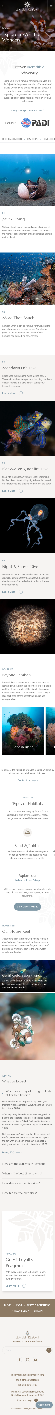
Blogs (7, 1305)
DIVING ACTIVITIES (12, 139)
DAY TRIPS (32, 139)
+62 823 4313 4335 (27, 1385)
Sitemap (38, 1310)
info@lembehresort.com (27, 1380)
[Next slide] (50, 180)
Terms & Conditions (38, 1305)
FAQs (19, 1305)
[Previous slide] (5, 180)
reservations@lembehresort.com (27, 1375)
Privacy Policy (20, 1310)
